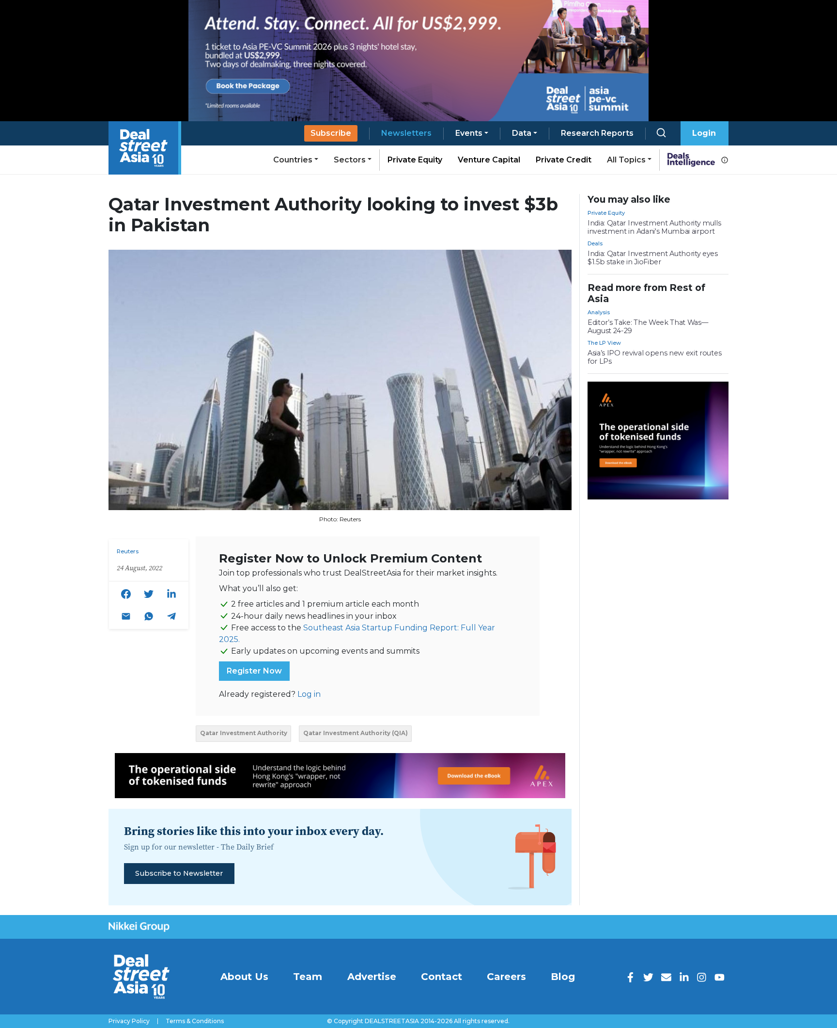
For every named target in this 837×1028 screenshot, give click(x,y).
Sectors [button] (350, 159)
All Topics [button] (626, 159)
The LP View (604, 342)
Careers (506, 976)
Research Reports (597, 133)
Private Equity (415, 159)
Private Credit (563, 159)
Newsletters (406, 133)
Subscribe (330, 133)
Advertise (371, 976)
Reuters (128, 551)
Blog (563, 976)
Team (307, 976)
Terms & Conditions (195, 1021)
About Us (244, 976)
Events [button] (468, 133)
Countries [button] (292, 159)
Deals (595, 243)
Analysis (599, 312)
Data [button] (521, 133)
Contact (441, 976)
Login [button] (704, 133)
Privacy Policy (129, 1021)
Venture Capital (489, 159)
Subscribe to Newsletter (179, 873)
